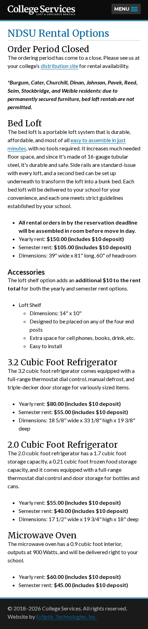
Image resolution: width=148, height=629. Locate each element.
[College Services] (41, 10)
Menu (121, 9)
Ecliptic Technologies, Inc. (66, 616)
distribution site (59, 65)
